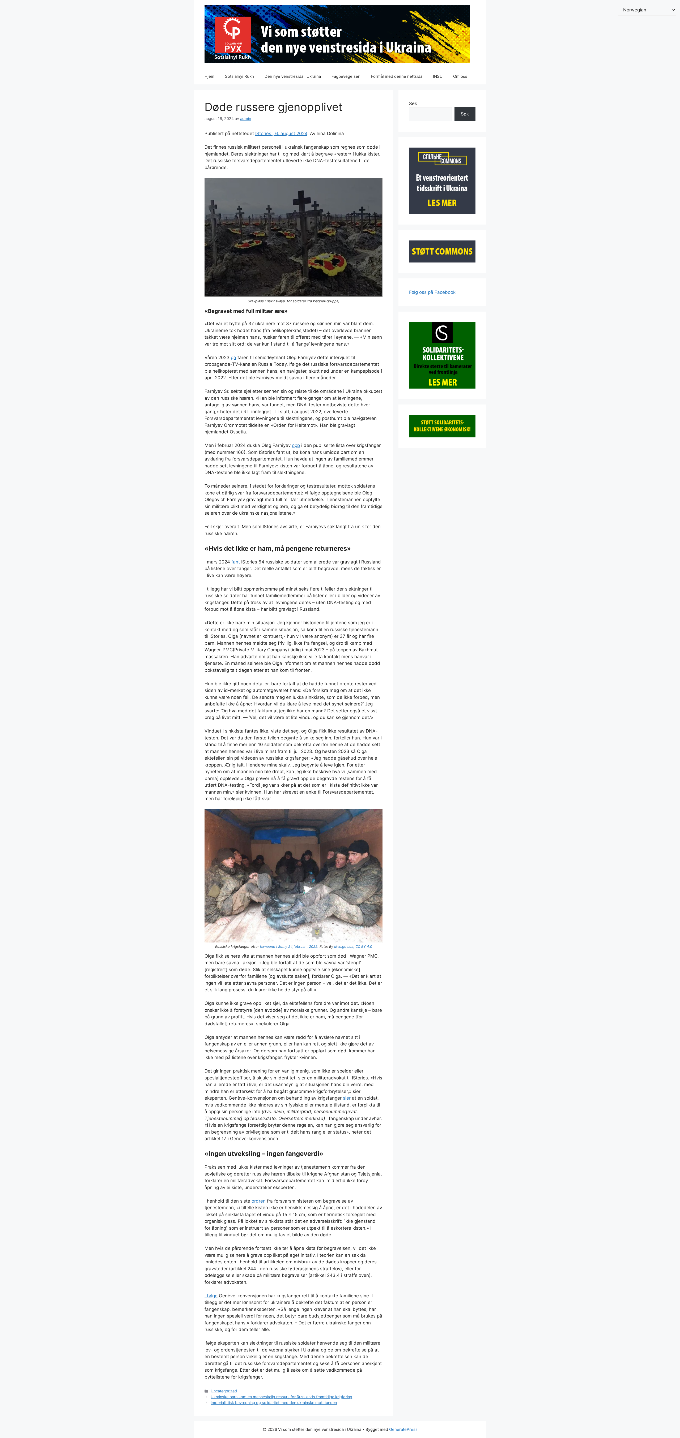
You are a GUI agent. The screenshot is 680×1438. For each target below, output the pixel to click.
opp (296, 445)
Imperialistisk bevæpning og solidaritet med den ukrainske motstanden (274, 1402)
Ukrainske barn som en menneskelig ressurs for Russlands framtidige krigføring (281, 1396)
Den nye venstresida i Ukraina (293, 76)
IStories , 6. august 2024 (281, 133)
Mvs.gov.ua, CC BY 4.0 (353, 946)
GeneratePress (403, 1429)
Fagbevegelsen (346, 76)
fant (235, 562)
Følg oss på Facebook (432, 292)
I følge (211, 1295)
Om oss (460, 76)
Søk (413, 103)
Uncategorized (224, 1391)
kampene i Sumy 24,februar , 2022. (289, 946)
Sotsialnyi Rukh (239, 76)
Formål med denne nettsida (396, 76)
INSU (438, 76)
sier (347, 1098)
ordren (259, 1201)
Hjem (209, 76)
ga (233, 357)
